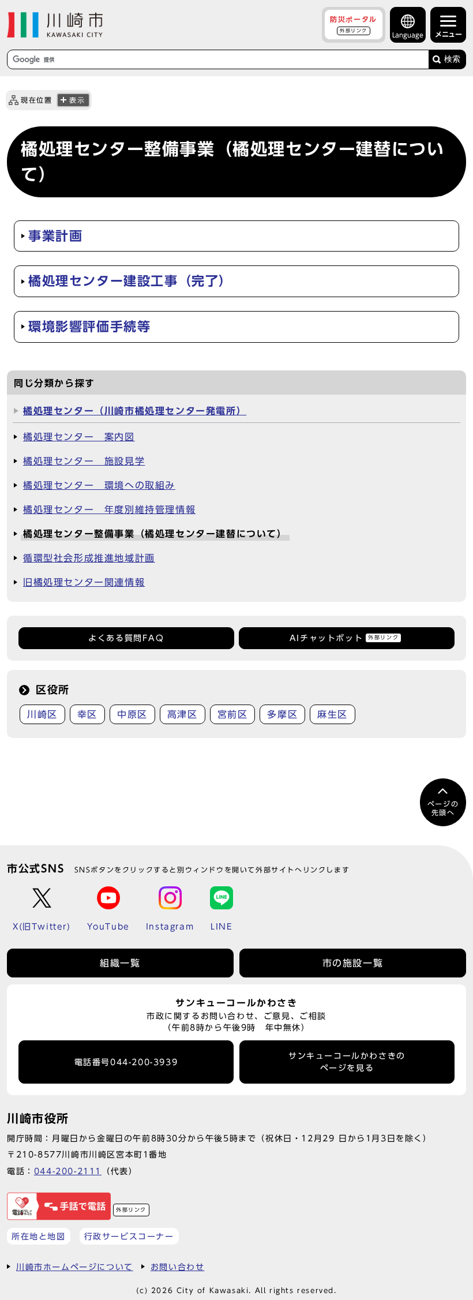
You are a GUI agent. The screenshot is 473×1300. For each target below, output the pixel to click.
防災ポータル (353, 24)
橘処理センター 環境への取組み (99, 485)
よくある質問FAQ (126, 638)
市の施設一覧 (353, 963)
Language (407, 35)
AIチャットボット (344, 638)
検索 (452, 59)
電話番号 (126, 1062)
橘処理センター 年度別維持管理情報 (109, 509)
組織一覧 (120, 963)
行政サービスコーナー (129, 1236)
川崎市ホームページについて (74, 1266)
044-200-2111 (68, 1171)
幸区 (87, 714)
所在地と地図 (39, 1236)
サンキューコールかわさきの (347, 1062)
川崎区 (42, 714)
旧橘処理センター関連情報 (84, 582)
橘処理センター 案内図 (79, 436)
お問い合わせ (178, 1266)
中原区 (132, 714)
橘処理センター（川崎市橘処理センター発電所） (134, 410)
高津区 (182, 714)
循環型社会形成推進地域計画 (89, 558)
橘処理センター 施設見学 (84, 461)
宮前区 (232, 714)
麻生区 (332, 714)
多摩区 (282, 714)
